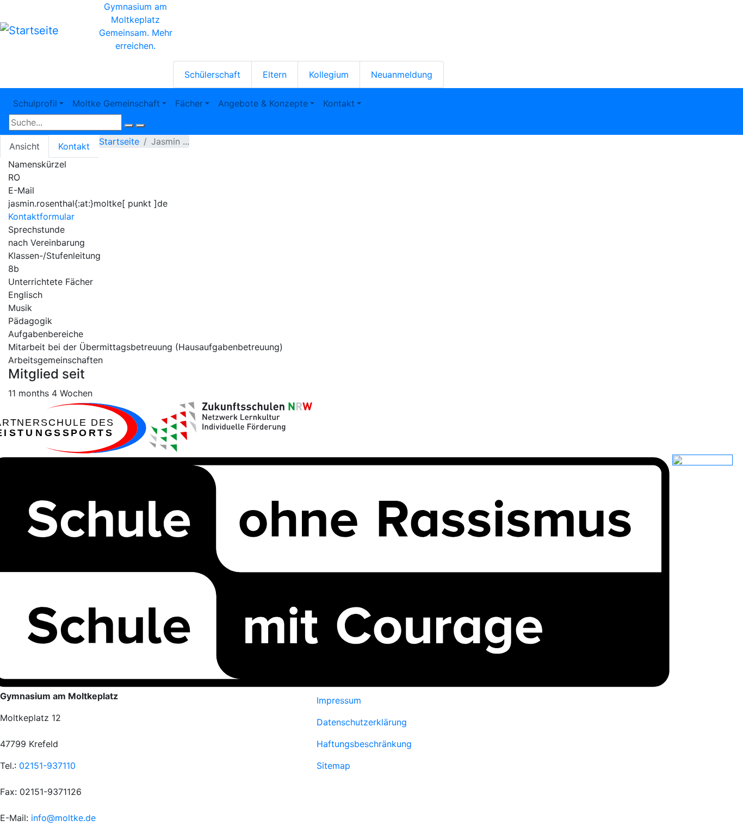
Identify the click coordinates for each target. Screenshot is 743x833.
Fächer (189, 103)
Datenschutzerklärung (362, 722)
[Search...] (129, 125)
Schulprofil (35, 103)
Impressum (339, 700)
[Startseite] (29, 30)
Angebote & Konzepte (263, 103)
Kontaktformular (41, 216)
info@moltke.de (63, 817)
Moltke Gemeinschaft (116, 103)
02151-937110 (47, 765)
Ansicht (24, 146)
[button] (230, 427)
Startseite (119, 141)
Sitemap (333, 765)
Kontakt (339, 103)
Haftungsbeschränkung (364, 743)
